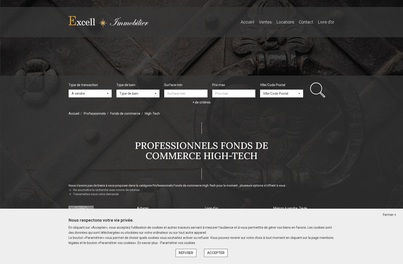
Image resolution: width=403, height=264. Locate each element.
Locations (285, 22)
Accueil (247, 22)
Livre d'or (326, 22)
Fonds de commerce (125, 113)
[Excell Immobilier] (108, 22)
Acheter (143, 208)
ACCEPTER (216, 253)
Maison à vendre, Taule (290, 208)
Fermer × (389, 215)
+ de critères (201, 102)
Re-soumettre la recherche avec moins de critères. (106, 190)
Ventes (265, 22)
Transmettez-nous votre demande (96, 194)
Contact (306, 22)
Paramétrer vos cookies (177, 243)
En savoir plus (148, 243)
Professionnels (95, 113)
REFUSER (186, 253)
